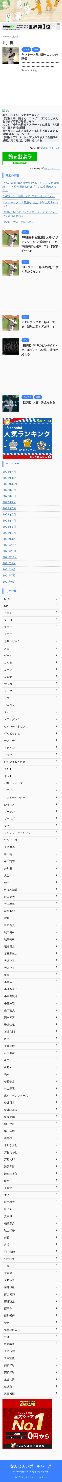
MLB (27, 70)
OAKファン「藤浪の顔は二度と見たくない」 (28, 196)
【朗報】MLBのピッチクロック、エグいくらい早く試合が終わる (30, 213)
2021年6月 (9, 581)
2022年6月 (9, 508)
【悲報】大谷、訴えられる (18, 222)
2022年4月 (9, 520)
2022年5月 (9, 514)
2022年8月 (9, 496)
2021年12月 (9, 545)
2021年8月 (9, 569)
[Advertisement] (31, 296)
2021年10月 (9, 557)
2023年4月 (9, 471)
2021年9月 (9, 563)
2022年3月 (9, 526)
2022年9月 (9, 490)
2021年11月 (9, 551)
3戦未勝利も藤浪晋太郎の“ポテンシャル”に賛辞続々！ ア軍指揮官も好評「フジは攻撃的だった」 (30, 186)
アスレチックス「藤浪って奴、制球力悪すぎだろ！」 (30, 204)
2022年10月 (9, 484)
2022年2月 (9, 532)
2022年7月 (9, 502)
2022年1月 (9, 538)
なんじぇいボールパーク (31, 18)
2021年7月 (8, 575)
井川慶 (34, 70)
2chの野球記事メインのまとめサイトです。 (31, 1471)
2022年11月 (9, 477)
